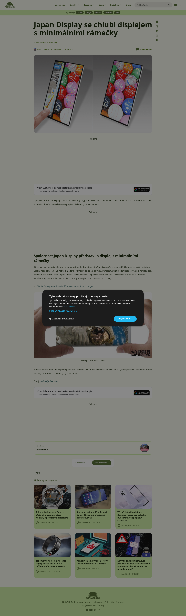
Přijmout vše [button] (125, 318)
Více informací (70, 306)
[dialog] (93, 308)
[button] (93, 311)
